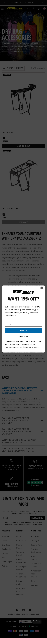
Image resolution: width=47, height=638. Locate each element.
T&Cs (31, 347)
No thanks (23, 336)
